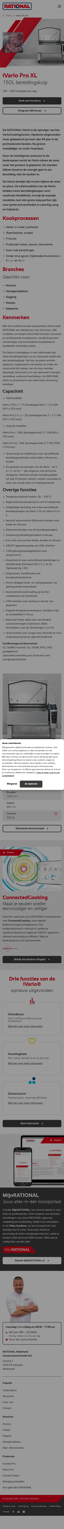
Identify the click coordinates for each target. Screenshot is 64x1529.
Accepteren (31, 783)
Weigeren (12, 783)
